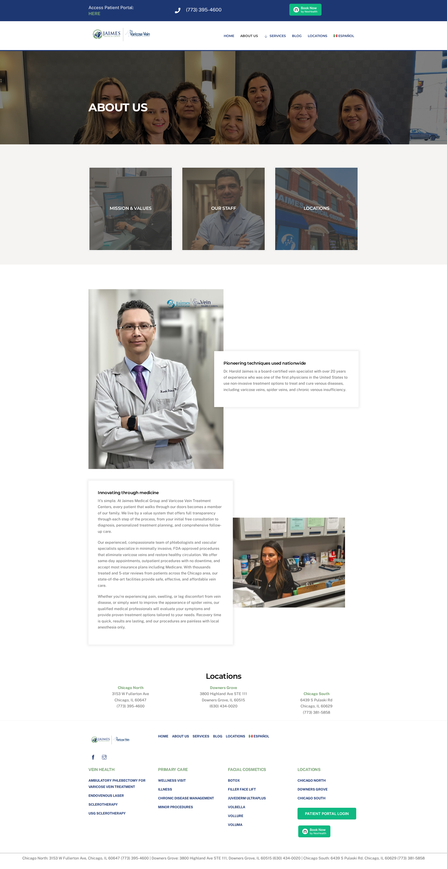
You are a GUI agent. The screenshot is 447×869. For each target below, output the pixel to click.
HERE (94, 13)
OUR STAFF (223, 208)
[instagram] (104, 757)
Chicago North (312, 780)
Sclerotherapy (103, 804)
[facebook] (93, 757)
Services (277, 36)
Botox (234, 780)
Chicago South (311, 798)
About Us (249, 36)
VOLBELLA (236, 807)
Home (229, 36)
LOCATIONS (316, 208)
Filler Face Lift (242, 789)
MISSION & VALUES (131, 208)
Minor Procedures (175, 807)
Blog (297, 36)
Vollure (235, 816)
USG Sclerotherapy (107, 813)
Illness (165, 789)
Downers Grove (313, 789)
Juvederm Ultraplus (247, 798)
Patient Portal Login (327, 813)
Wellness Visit (172, 780)
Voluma (235, 825)
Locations (317, 36)
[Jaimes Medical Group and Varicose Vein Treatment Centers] (123, 43)
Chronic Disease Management (186, 798)
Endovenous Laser (106, 796)
